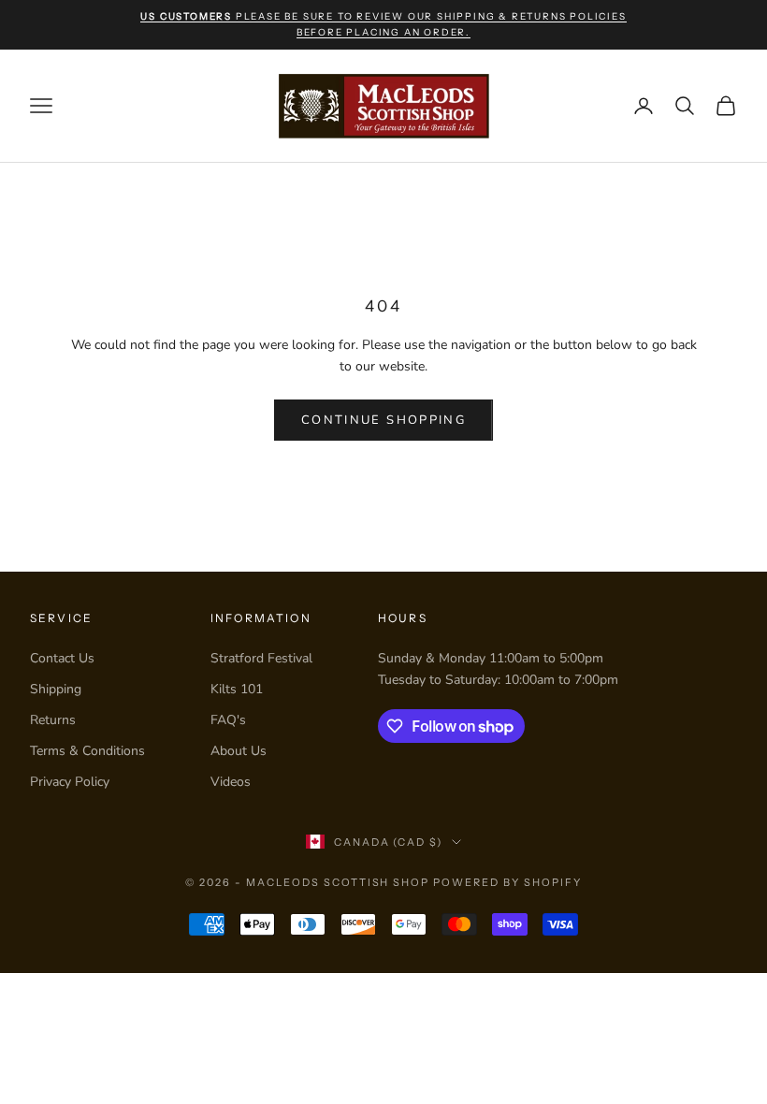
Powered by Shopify (507, 882)
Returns (53, 720)
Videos (230, 782)
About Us (238, 751)
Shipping (55, 689)
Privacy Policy (69, 782)
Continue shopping (383, 420)
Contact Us (62, 658)
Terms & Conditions (87, 751)
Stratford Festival (261, 658)
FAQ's (228, 720)
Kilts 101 (236, 689)
